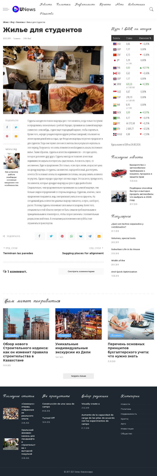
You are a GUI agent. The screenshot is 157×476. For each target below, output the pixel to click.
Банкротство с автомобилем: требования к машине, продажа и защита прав (141, 171)
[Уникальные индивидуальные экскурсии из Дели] (78, 324)
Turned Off (48, 418)
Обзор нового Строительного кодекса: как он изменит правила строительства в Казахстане (25, 352)
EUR (126, 144)
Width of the (118, 260)
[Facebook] (7, 127)
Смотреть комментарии (81, 271)
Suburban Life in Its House (125, 249)
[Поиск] (151, 9)
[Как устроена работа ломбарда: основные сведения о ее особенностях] (12, 161)
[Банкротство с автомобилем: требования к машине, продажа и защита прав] (119, 173)
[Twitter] (16, 127)
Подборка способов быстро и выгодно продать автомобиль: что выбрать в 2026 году (142, 194)
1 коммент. (17, 39)
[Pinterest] (7, 136)
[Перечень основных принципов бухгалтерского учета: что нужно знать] (131, 324)
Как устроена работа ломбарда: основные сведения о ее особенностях (11, 178)
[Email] (16, 136)
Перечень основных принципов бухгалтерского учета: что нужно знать (128, 350)
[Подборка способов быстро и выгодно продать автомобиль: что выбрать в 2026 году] (119, 196)
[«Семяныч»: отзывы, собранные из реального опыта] (10, 413)
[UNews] (23, 9)
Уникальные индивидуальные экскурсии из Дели (73, 348)
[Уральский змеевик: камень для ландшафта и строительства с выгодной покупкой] (10, 444)
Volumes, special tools (123, 238)
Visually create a (91, 404)
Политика (12, 335)
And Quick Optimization (124, 271)
